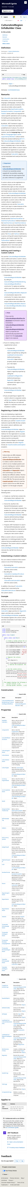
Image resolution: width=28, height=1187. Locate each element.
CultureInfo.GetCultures (8, 590)
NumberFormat (6, 872)
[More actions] (25, 20)
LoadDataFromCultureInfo (15, 355)
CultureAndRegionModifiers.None (16, 306)
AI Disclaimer (4, 1178)
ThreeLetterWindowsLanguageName (6, 942)
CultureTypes (5, 767)
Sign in (25, 17)
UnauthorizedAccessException (16, 445)
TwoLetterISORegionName (4, 968)
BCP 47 (22, 139)
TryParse (16, 234)
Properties (5, 41)
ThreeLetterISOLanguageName (5, 926)
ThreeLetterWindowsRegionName (6, 949)
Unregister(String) (6, 1092)
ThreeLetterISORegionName (5, 934)
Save (10, 400)
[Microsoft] (14, 17)
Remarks (4, 37)
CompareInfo (17, 111)
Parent (3, 883)
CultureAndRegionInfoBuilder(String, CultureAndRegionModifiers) (8, 702)
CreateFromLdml (20, 421)
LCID (3, 864)
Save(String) (5, 1073)
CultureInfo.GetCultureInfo (12, 580)
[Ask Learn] (18, 20)
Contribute (4, 1180)
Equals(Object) (5, 998)
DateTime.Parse (8, 223)
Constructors (5, 39)
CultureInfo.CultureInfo (11, 567)
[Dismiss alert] (25, 2)
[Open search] (20, 17)
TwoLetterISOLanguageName (5, 961)
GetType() (4, 1014)
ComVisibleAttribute (14, 90)
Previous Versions (14, 1178)
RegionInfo (10, 380)
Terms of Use (20, 1182)
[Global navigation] (1, 17)
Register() (4, 1055)
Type (19, 1014)
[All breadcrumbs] (2, 20)
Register (22, 431)
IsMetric (4, 828)
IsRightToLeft (5, 847)
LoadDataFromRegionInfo (14, 376)
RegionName (5, 899)
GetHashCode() (6, 1007)
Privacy (10, 1180)
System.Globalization (13, 51)
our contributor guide (12, 1127)
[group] (14, 78)
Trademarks (4, 1185)
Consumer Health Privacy (7, 1182)
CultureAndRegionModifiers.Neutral (14, 303)
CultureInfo (7, 98)
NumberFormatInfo (7, 111)
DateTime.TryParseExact (8, 221)
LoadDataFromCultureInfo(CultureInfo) (7, 1021)
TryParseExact (5, 240)
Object (11, 84)
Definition (5, 35)
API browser (8, 20)
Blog (22, 1178)
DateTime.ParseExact (16, 218)
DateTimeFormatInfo (17, 109)
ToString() (4, 1084)
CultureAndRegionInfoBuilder (12, 141)
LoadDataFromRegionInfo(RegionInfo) (7, 1036)
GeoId (3, 801)
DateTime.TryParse (20, 223)
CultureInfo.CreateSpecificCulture (14, 574)
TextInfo (3, 113)
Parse (9, 234)
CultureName (5, 755)
